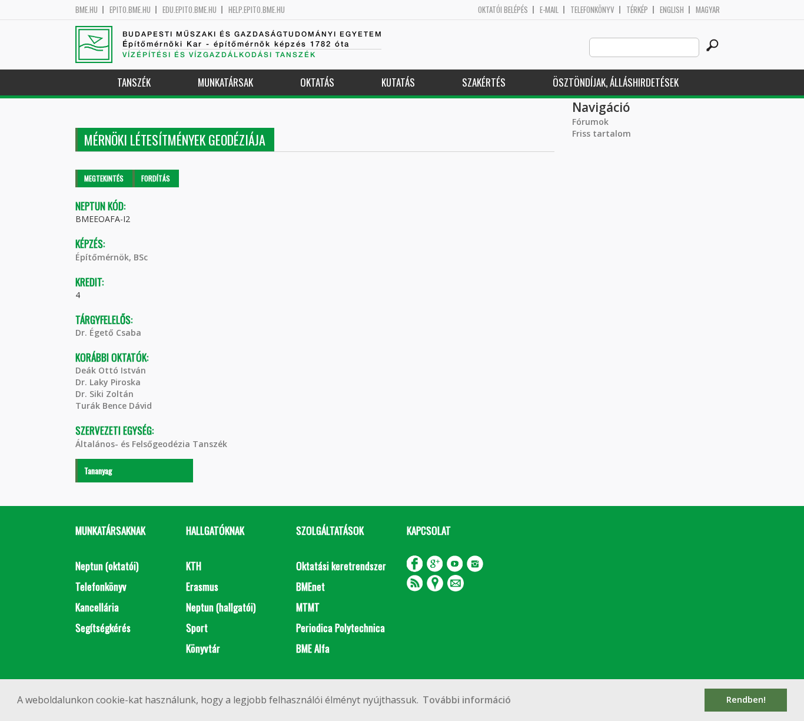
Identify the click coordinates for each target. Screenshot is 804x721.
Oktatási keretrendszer (341, 565)
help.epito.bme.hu (256, 10)
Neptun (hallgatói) (220, 607)
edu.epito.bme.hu (189, 10)
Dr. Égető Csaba (108, 332)
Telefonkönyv (592, 10)
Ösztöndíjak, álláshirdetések (616, 82)
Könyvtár (203, 648)
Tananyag (98, 470)
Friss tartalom (601, 133)
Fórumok (590, 121)
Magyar (708, 10)
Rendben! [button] (746, 699)
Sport (197, 627)
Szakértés (484, 82)
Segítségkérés (103, 627)
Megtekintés (104, 178)
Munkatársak (225, 82)
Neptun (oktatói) (106, 565)
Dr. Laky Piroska (108, 382)
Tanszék (134, 82)
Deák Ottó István (110, 370)
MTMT (308, 607)
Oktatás (317, 82)
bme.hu (86, 10)
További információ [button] (467, 699)
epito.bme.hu (130, 10)
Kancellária (97, 607)
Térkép (637, 10)
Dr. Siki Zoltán (104, 393)
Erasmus (202, 586)
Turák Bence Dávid (113, 405)
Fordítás (155, 178)
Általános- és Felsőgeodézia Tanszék (151, 443)
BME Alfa (313, 648)
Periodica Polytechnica (340, 627)
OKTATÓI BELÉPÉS (503, 10)
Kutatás (398, 82)
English (672, 10)
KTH (193, 565)
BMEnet (310, 586)
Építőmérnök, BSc (111, 257)
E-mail (549, 10)
